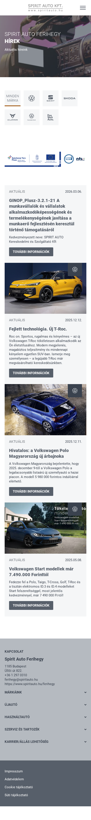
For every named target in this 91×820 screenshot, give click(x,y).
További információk (31, 252)
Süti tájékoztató (16, 795)
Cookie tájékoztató (19, 787)
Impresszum (14, 771)
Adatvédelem (14, 779)
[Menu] (83, 7)
